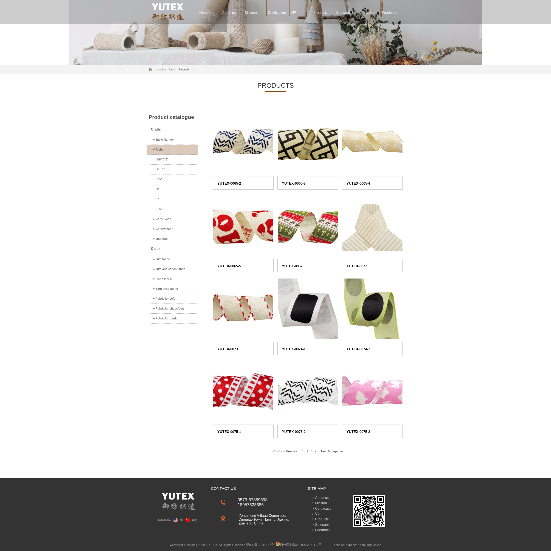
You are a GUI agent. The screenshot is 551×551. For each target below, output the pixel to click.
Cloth (155, 249)
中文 (194, 520)
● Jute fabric (161, 259)
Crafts (156, 129)
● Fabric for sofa (164, 298)
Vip (317, 514)
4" (156, 189)
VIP (293, 12)
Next (296, 451)
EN (181, 520)
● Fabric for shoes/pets (168, 308)
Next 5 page (329, 451)
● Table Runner (163, 139)
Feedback (389, 12)
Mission (251, 12)
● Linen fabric (162, 278)
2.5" (157, 179)
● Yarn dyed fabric (165, 288)
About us (229, 12)
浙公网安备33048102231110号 (301, 544)
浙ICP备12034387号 (260, 544)
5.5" (157, 209)
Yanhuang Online (369, 544)
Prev (289, 451)
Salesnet (343, 12)
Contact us (367, 12)
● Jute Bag (160, 238)
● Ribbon (159, 149)
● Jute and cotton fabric (169, 269)
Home (204, 12)
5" (156, 199)
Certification (277, 12)
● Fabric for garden (166, 318)
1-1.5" (159, 169)
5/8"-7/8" (160, 159)
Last (341, 451)
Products (320, 12)
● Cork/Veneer (163, 228)
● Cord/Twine (162, 219)
